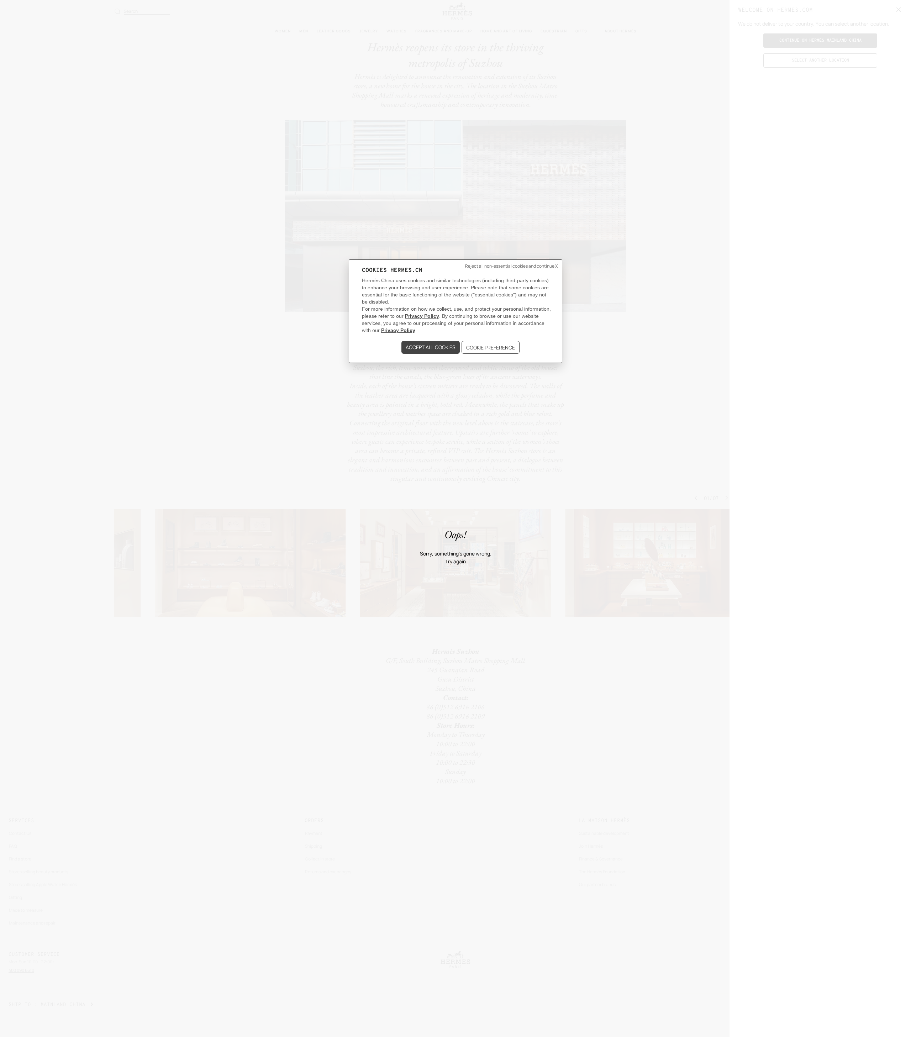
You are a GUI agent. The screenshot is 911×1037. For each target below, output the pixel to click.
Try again (455, 561)
